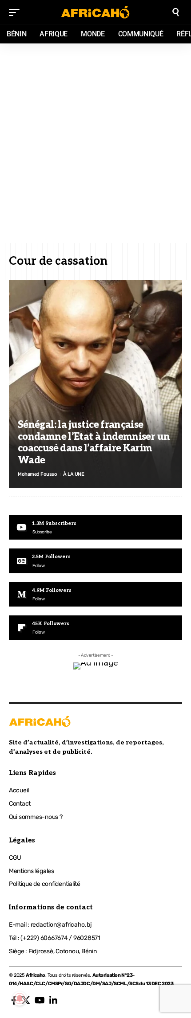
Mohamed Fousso (37, 474)
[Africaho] (95, 12)
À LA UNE (73, 474)
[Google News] (95, 560)
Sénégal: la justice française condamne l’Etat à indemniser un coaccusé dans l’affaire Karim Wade (94, 442)
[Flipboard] (95, 627)
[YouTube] (39, 1000)
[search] (175, 12)
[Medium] (95, 594)
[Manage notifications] (19, 998)
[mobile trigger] (16, 12)
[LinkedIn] (53, 1000)
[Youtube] (95, 527)
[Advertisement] (95, 143)
